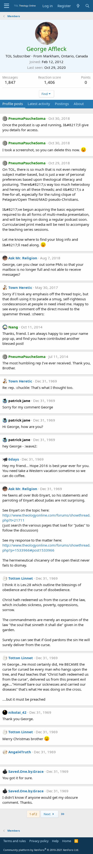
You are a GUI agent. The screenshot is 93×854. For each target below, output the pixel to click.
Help (55, 841)
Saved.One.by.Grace (26, 771)
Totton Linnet (20, 578)
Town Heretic (20, 287)
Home (66, 841)
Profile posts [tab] (12, 103)
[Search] (87, 5)
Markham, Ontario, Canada (65, 56)
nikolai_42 (17, 712)
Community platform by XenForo (41, 850)
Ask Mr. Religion (22, 258)
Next (47, 814)
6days (13, 459)
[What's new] (78, 5)
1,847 (10, 82)
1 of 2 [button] (33, 814)
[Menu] (6, 6)
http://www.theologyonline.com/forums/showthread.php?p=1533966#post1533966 (46, 548)
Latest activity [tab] (39, 103)
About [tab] (79, 103)
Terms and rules (14, 841)
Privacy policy (39, 841)
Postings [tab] (62, 103)
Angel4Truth (19, 751)
